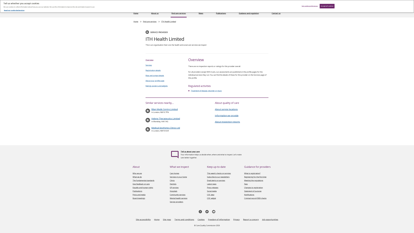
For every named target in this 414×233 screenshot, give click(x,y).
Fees (246, 184)
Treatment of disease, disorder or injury (206, 91)
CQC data (210, 195)
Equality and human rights (143, 187)
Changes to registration (253, 187)
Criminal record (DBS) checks (255, 198)
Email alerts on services (216, 180)
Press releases (212, 187)
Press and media (139, 195)
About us (155, 13)
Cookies (201, 219)
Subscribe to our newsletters (218, 177)
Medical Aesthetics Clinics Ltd (165, 127)
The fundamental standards (143, 180)
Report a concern (251, 219)
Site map (167, 219)
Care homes (174, 173)
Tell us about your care (190, 151)
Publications (221, 13)
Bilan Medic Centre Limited (164, 109)
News (201, 13)
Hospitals (173, 191)
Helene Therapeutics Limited (165, 118)
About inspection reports (227, 121)
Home (135, 13)
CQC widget (211, 198)
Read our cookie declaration (14, 10)
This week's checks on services (219, 173)
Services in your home (178, 177)
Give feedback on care (141, 184)
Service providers (176, 202)
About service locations (226, 109)
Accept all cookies (327, 6)
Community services (177, 195)
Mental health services (178, 198)
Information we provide (226, 115)
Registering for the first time (255, 177)
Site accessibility (143, 219)
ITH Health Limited (168, 21)
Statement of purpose (252, 191)
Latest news (211, 184)
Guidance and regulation (249, 13)
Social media (211, 191)
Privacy (236, 219)
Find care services (179, 13)
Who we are (137, 173)
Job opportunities (270, 219)
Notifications (249, 195)
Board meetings (139, 198)
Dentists (173, 184)
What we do (137, 177)
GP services (174, 187)
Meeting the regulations (253, 180)
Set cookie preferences (310, 6)
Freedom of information (219, 219)
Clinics (172, 180)
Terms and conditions (184, 219)
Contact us (276, 13)
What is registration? (252, 173)
